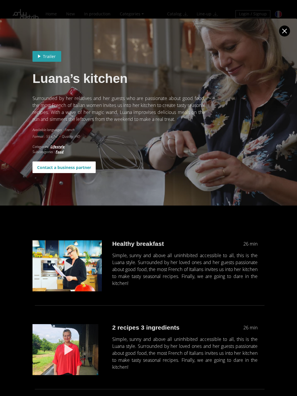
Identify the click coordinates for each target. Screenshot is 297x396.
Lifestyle (57, 146)
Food (60, 151)
